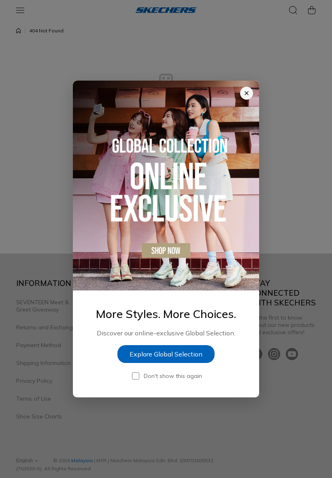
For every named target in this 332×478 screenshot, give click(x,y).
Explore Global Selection (166, 354)
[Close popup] (246, 93)
